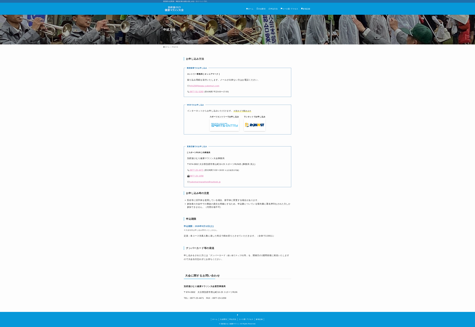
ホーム (214, 319)
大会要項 (223, 319)
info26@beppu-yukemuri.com (204, 86)
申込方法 (232, 319)
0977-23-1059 (197, 176)
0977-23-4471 (197, 170)
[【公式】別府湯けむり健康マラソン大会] (174, 9)
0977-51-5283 (197, 91)
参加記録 (259, 319)
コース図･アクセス (246, 319)
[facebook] (237, 315)
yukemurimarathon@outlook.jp (205, 182)
